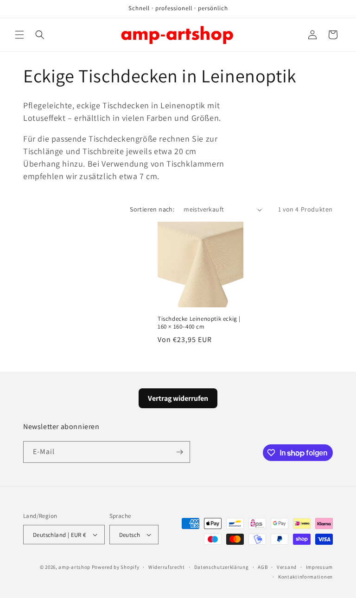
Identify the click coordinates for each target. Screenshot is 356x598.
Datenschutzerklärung (221, 567)
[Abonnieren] (179, 452)
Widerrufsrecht (166, 567)
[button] (19, 35)
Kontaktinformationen (305, 576)
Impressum (319, 567)
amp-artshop (74, 567)
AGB (262, 567)
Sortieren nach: (152, 209)
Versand (287, 567)
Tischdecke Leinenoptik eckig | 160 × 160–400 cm (199, 322)
